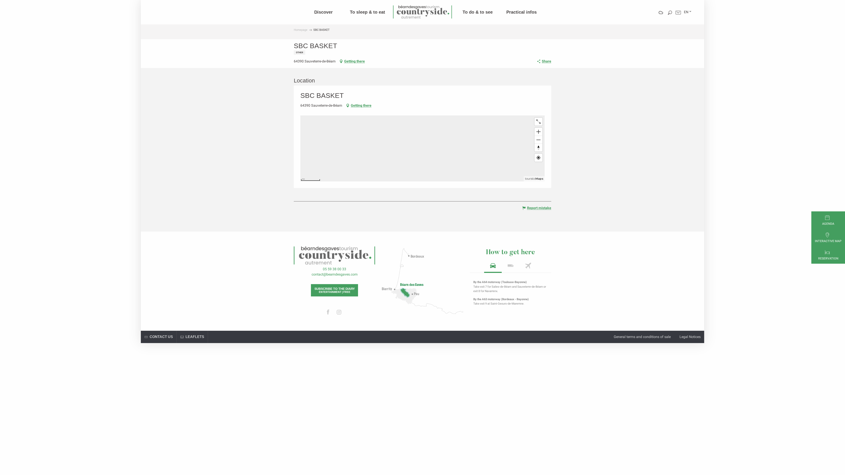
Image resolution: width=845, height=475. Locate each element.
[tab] (493, 267)
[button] (686, 12)
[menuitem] (323, 12)
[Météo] (661, 16)
